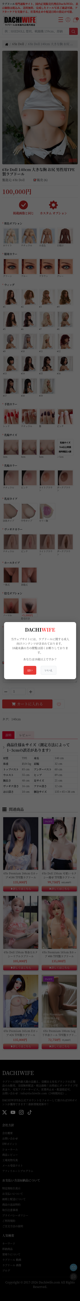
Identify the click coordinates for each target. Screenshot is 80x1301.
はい (30, 670)
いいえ (48, 670)
